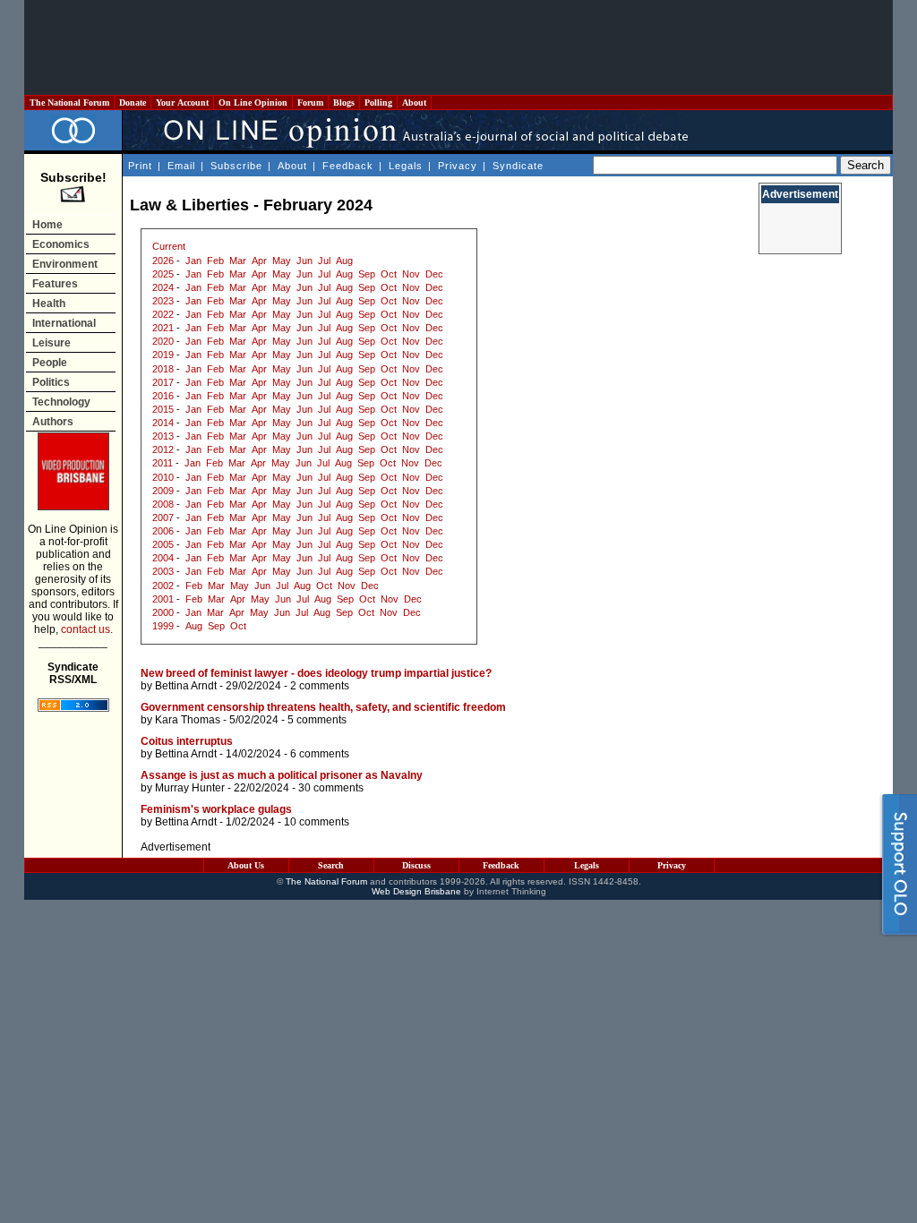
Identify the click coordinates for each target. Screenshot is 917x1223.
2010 (163, 477)
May (281, 260)
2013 (163, 436)
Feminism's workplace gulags (216, 809)
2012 (163, 449)
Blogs (343, 102)
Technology (61, 402)
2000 (163, 612)
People (49, 362)
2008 (163, 504)
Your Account (182, 102)
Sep (366, 274)
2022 (163, 314)
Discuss (416, 865)
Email (181, 165)
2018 (163, 368)
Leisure (51, 343)
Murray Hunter (190, 788)
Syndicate (518, 165)
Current (168, 246)
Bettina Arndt (186, 686)
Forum (310, 102)
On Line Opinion (253, 102)
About (414, 102)
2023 (163, 300)
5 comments (317, 720)
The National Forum (69, 102)
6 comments (319, 754)
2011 (162, 463)
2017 (163, 382)
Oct (389, 274)
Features (55, 284)
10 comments (316, 822)
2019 (163, 354)
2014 (163, 422)
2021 (163, 327)
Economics (61, 244)
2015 (163, 409)
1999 (163, 625)
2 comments (319, 686)
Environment (65, 264)
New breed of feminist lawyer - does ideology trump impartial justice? (316, 673)
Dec (434, 274)
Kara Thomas (187, 720)
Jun (304, 260)
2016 (163, 395)
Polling (378, 102)
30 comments (331, 788)
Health (48, 303)
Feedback (347, 165)
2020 (163, 341)
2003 (163, 571)
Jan (193, 260)
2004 (163, 557)
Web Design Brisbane (416, 891)
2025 (163, 274)
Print (140, 165)
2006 (163, 531)
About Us (245, 865)
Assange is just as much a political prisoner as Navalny (282, 775)
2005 (163, 544)
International (64, 323)
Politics (51, 382)
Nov (411, 274)
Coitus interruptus (187, 741)
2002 (163, 585)
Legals (406, 165)
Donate (132, 102)
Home (47, 224)
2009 (163, 490)
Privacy (457, 165)
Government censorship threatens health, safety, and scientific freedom (323, 707)
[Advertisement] (458, 47)
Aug (344, 260)
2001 (163, 599)
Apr (259, 260)
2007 (163, 517)
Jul (324, 260)
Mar (237, 260)
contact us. (87, 629)
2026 (163, 260)
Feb (215, 260)
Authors (52, 421)
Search (331, 865)
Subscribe (236, 165)
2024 (163, 287)
